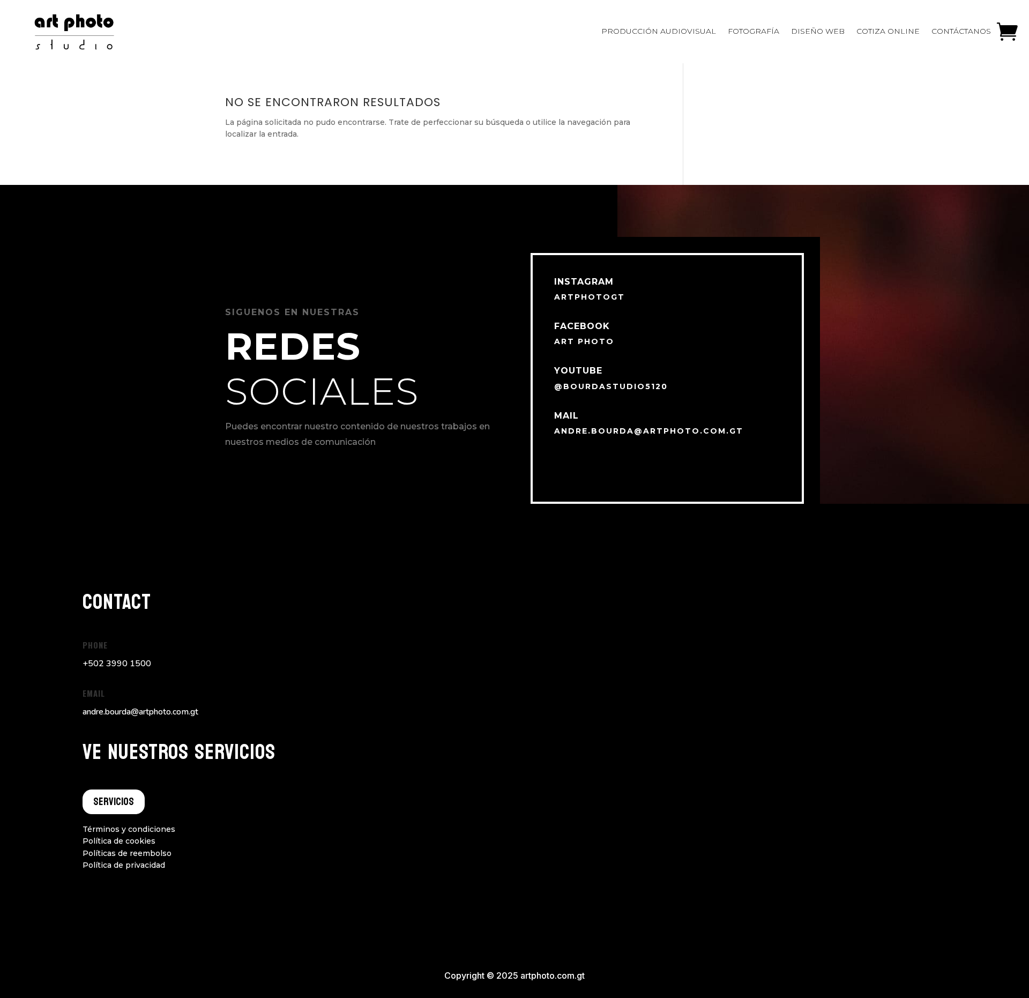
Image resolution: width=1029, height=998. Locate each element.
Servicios (113, 801)
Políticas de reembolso (127, 853)
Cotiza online (888, 31)
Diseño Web (818, 31)
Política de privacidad (124, 865)
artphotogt (589, 297)
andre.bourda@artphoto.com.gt (648, 431)
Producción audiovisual (658, 31)
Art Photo (584, 341)
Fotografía (753, 31)
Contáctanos (961, 31)
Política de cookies (119, 841)
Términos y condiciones (129, 829)
